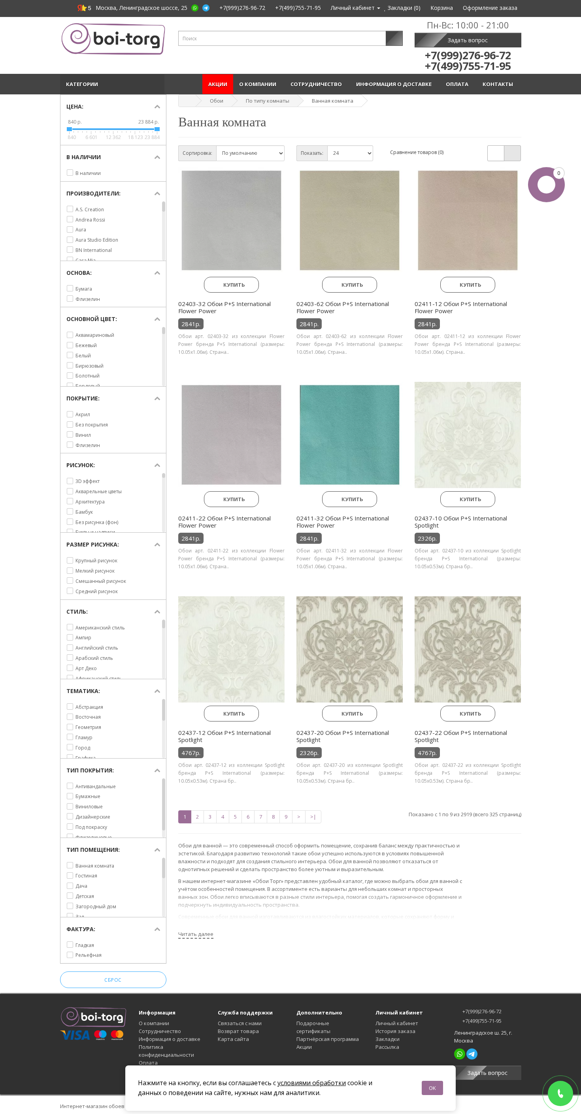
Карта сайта (233, 1039)
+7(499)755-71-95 (481, 1020)
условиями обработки (311, 1082)
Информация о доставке (395, 84)
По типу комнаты (267, 100)
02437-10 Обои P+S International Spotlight (461, 521)
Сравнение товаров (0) (416, 152)
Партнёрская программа (327, 1039)
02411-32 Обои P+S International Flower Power (342, 521)
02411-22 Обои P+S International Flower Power (224, 521)
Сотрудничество (317, 84)
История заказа (395, 1031)
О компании (259, 84)
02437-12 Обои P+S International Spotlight (224, 736)
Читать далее (195, 933)
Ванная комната (332, 100)
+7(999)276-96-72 (481, 1011)
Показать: (312, 153)
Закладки (387, 1039)
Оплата (458, 84)
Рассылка (387, 1046)
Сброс (113, 980)
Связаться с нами (240, 1023)
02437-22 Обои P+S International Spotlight (461, 736)
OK (432, 1087)
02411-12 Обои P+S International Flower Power (461, 307)
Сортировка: (197, 153)
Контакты (499, 84)
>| (313, 816)
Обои (216, 100)
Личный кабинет (396, 1023)
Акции (217, 84)
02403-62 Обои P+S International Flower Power (342, 307)
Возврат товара (238, 1031)
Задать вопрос (468, 40)
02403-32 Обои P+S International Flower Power (224, 307)
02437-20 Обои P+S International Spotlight (342, 736)
